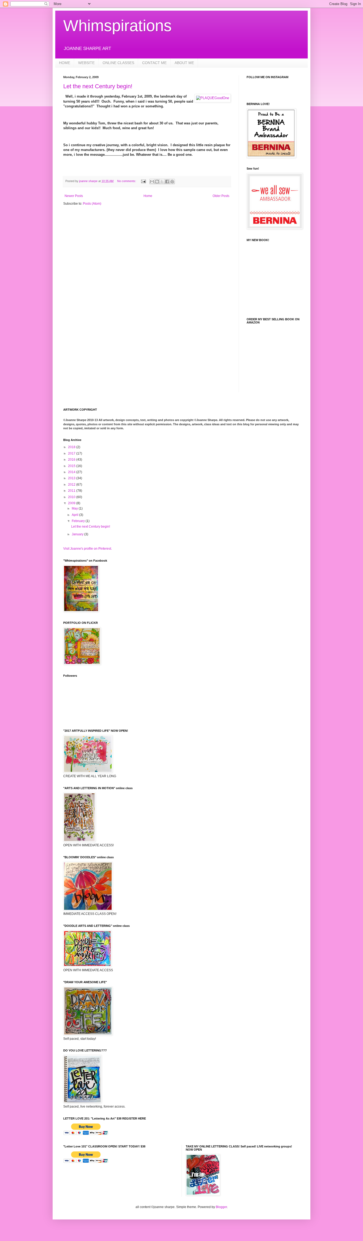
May (75, 508)
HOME (64, 63)
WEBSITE (86, 63)
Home (147, 196)
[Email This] (152, 181)
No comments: (127, 181)
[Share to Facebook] (167, 181)
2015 (72, 466)
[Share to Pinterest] (172, 181)
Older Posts (221, 196)
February (79, 521)
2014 (72, 472)
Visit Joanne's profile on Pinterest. (87, 548)
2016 (72, 459)
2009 (72, 503)
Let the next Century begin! (97, 86)
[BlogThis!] (157, 181)
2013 (72, 478)
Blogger (221, 1207)
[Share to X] (162, 181)
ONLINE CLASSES (118, 63)
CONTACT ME (154, 63)
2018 (72, 447)
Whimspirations (117, 26)
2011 (72, 491)
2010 (72, 497)
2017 (72, 453)
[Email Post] (143, 181)
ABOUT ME (184, 63)
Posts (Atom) (92, 203)
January (78, 534)
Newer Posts (74, 196)
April (75, 515)
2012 (72, 484)
